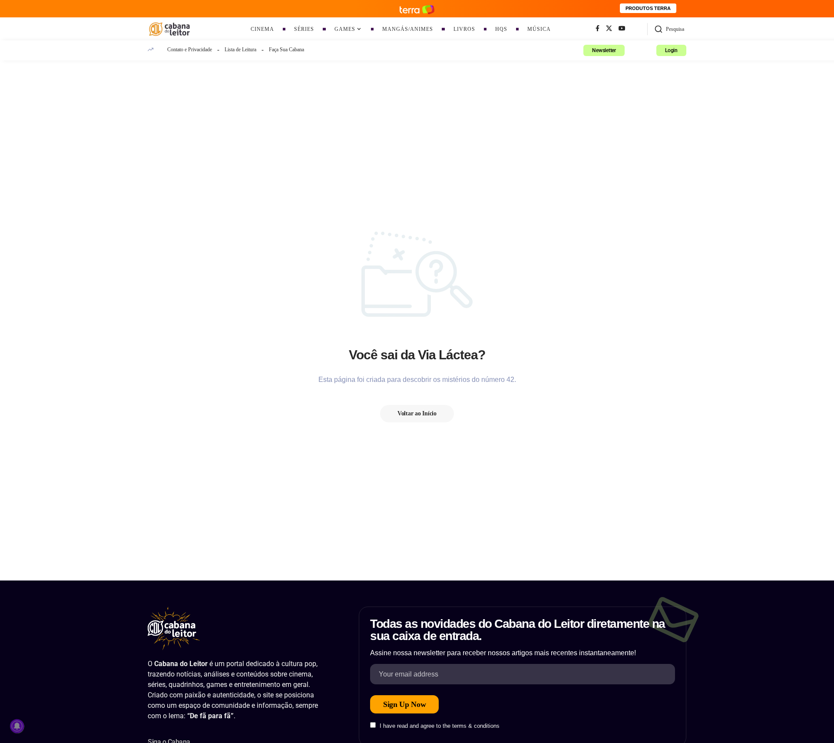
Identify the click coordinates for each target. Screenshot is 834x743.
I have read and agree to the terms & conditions (440, 726)
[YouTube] (622, 28)
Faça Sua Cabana (286, 49)
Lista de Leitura (240, 49)
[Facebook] (597, 28)
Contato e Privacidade (189, 49)
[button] (669, 29)
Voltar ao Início (417, 413)
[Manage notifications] (17, 726)
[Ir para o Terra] (417, 8)
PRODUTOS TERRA (648, 8)
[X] (609, 28)
